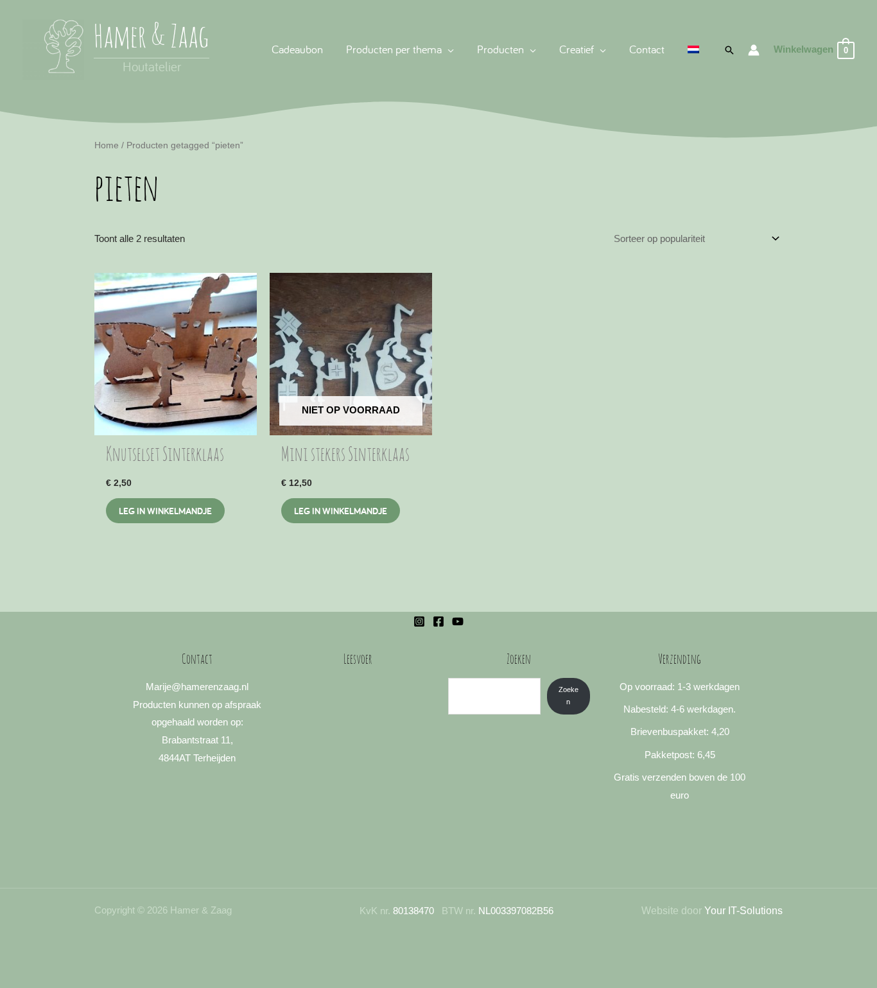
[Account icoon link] (754, 50)
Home (106, 145)
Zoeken (568, 696)
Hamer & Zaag (151, 38)
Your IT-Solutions (743, 910)
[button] (448, 49)
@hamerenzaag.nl (209, 686)
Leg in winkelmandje (340, 511)
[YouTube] (458, 621)
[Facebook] (438, 621)
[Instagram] (419, 621)
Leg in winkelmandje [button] (165, 511)
